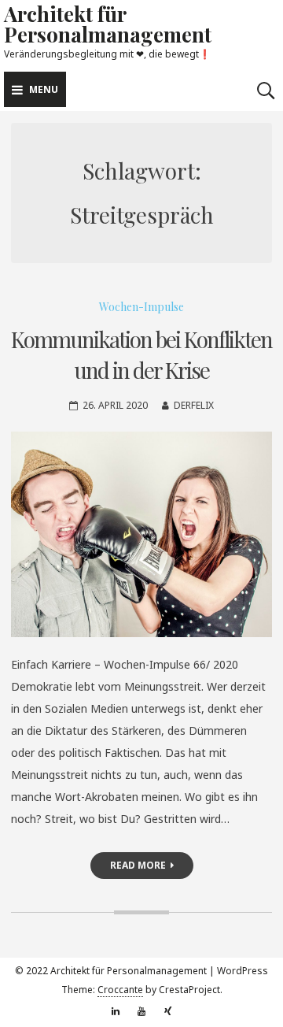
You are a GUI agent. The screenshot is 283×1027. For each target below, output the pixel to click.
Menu (43, 89)
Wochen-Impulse (141, 306)
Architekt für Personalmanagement (107, 24)
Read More (138, 865)
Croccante (120, 989)
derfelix (194, 405)
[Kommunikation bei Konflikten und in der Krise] (141, 534)
